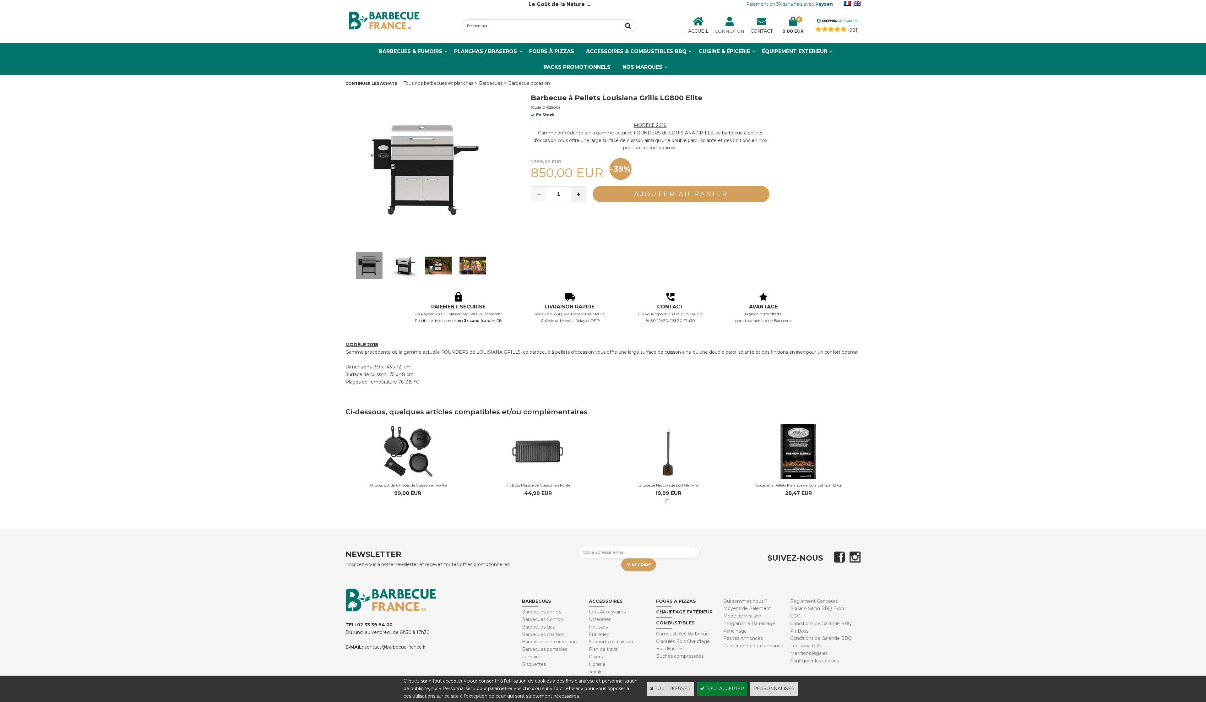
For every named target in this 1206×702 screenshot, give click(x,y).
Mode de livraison (742, 616)
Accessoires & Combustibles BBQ (636, 51)
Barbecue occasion (529, 83)
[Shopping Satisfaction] (837, 21)
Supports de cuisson (611, 642)
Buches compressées (680, 656)
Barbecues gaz (538, 627)
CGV (795, 616)
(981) (853, 30)
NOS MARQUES (642, 67)
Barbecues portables (544, 649)
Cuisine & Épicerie (724, 51)
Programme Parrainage (749, 623)
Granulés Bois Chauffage (683, 641)
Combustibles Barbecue (682, 634)
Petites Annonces (743, 638)
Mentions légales (809, 653)
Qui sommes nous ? (745, 601)
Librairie (597, 664)
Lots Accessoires (607, 612)
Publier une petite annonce (753, 646)
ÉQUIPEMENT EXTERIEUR (794, 51)
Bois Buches (669, 648)
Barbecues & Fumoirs (410, 51)
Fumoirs (531, 657)
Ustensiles (600, 619)
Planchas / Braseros (485, 51)
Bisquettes (534, 664)
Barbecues (491, 83)
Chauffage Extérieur (684, 612)
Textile (596, 672)
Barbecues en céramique (549, 642)
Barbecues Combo (542, 619)
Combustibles (675, 623)
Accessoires (606, 601)
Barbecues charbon (543, 634)
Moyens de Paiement (747, 608)
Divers (596, 657)
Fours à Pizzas (551, 51)
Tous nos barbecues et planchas (438, 83)
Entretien (599, 634)
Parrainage (735, 631)
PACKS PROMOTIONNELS (577, 67)
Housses (598, 627)
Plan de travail (604, 649)
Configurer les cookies (814, 661)
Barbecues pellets (541, 612)
